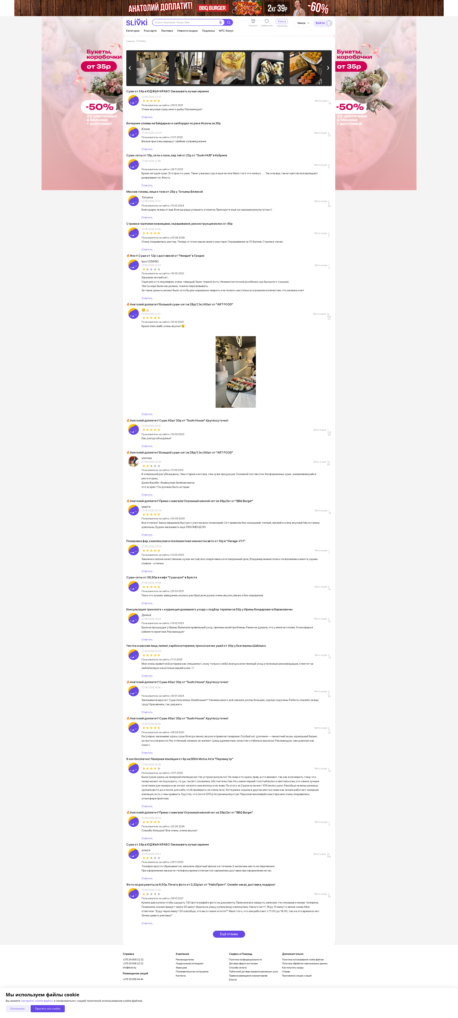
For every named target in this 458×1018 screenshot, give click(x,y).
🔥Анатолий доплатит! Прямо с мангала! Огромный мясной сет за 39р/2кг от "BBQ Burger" (189, 501)
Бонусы (233, 979)
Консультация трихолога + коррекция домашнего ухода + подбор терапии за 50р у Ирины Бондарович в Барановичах (209, 609)
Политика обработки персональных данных (305, 963)
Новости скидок (187, 30)
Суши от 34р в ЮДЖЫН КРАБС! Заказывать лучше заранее (167, 91)
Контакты (181, 975)
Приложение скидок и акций (297, 975)
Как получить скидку (293, 967)
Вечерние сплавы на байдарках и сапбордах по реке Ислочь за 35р (173, 123)
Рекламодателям (185, 959)
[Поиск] (228, 22)
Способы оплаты (238, 967)
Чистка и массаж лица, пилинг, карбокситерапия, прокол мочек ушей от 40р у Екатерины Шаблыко (196, 645)
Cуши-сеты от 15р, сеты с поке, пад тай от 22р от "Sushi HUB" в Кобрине (176, 155)
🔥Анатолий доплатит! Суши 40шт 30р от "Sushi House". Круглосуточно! (177, 420)
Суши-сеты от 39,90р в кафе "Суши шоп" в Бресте (161, 577)
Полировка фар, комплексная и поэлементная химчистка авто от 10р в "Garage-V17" (185, 541)
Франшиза (181, 967)
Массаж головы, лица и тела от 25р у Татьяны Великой (164, 191)
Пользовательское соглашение (192, 971)
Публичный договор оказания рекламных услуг (253, 971)
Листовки (167, 30)
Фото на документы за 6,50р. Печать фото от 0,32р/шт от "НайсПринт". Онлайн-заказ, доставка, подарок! (200, 884)
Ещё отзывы (229, 934)
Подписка (208, 30)
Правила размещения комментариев (248, 975)
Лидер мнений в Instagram (189, 963)
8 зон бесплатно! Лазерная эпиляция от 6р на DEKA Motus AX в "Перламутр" (179, 759)
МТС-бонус (226, 30)
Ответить (147, 117)
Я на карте (150, 30)
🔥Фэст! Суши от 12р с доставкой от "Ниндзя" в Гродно (165, 255)
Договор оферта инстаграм (243, 963)
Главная (130, 41)
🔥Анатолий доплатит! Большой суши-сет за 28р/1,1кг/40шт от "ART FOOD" (179, 304)
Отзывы (286, 971)
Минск (302, 23)
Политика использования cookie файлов (302, 959)
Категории (133, 30)
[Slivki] (136, 22)
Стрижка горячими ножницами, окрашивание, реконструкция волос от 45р (179, 223)
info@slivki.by (129, 967)
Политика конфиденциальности (245, 959)
